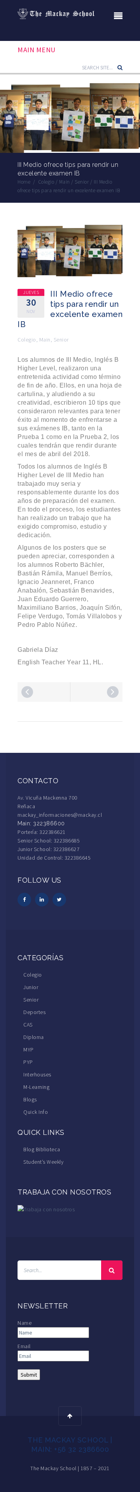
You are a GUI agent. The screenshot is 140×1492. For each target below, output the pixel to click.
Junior (30, 987)
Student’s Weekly (43, 1161)
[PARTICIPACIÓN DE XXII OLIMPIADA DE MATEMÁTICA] (113, 692)
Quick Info (35, 1111)
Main (45, 339)
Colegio (27, 339)
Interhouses (37, 1074)
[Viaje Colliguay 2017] (27, 692)
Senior (61, 339)
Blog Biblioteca (41, 1149)
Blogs (30, 1099)
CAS (28, 1024)
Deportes (34, 1012)
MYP (28, 1049)
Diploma (33, 1037)
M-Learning (36, 1086)
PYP (28, 1061)
